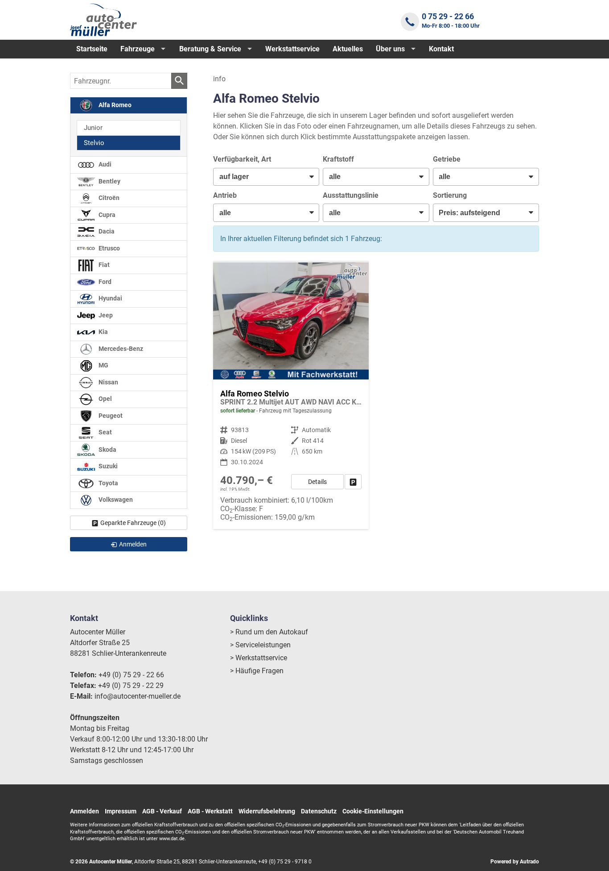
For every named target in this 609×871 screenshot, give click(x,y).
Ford (104, 282)
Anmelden (84, 811)
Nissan (107, 382)
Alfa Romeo (114, 105)
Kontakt (441, 49)
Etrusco (108, 248)
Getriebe (447, 159)
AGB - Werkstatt (210, 811)
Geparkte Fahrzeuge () (133, 522)
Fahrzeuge (137, 49)
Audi (104, 164)
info (219, 79)
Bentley (108, 181)
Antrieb (225, 195)
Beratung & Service (210, 49)
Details (317, 481)
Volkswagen (115, 500)
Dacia (106, 231)
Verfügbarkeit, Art (242, 159)
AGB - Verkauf (162, 811)
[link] (353, 481)
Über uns (390, 49)
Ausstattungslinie (351, 195)
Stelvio (94, 143)
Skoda (106, 449)
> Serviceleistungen (260, 645)
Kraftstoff (338, 159)
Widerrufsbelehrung (267, 811)
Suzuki (107, 466)
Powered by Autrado (514, 861)
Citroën (108, 198)
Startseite (91, 49)
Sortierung (450, 195)
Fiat (103, 265)
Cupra (106, 215)
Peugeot (110, 416)
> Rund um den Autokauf (269, 632)
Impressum (120, 811)
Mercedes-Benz (120, 349)
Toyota (107, 483)
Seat (104, 432)
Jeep (105, 315)
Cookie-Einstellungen (372, 811)
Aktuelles (348, 49)
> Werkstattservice (258, 658)
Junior (93, 128)
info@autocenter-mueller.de (138, 696)
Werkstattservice (292, 49)
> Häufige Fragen (257, 671)
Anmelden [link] (133, 544)
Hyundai (109, 298)
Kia (102, 332)
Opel (104, 399)
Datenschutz (319, 811)
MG (102, 365)
